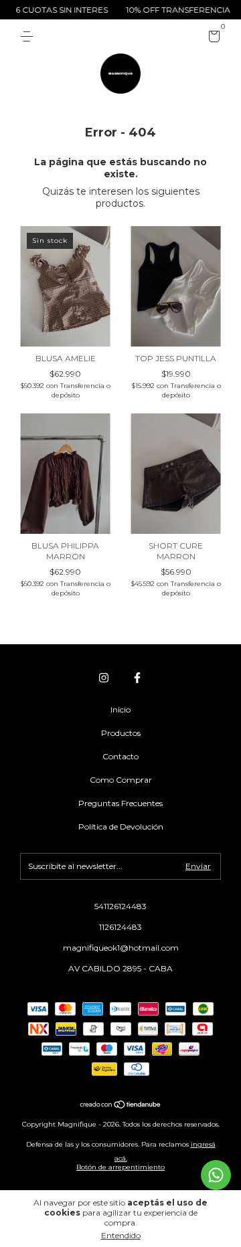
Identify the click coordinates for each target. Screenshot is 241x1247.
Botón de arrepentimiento (120, 1167)
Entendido (121, 1235)
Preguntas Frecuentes (120, 803)
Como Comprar (121, 780)
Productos (121, 733)
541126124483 (120, 906)
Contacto (120, 756)
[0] (212, 38)
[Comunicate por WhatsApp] (216, 1175)
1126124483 (120, 927)
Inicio (120, 709)
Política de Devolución (120, 827)
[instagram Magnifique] (103, 677)
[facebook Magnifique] (137, 677)
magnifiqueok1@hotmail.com (121, 948)
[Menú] (29, 36)
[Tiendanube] (121, 1106)
